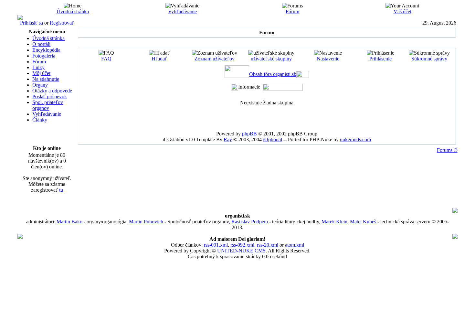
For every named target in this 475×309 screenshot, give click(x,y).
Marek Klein (334, 221)
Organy (40, 85)
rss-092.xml (242, 245)
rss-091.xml (216, 245)
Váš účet (402, 11)
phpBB (249, 133)
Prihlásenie (380, 58)
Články (39, 120)
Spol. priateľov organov (47, 105)
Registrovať (62, 23)
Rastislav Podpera (249, 221)
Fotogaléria (43, 56)
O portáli (41, 44)
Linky (38, 67)
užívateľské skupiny (271, 58)
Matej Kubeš (363, 221)
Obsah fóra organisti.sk (272, 74)
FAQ (106, 58)
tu (61, 190)
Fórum (292, 11)
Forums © (447, 150)
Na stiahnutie (45, 79)
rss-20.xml (267, 245)
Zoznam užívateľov (215, 58)
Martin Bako (69, 221)
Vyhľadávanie (182, 11)
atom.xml (294, 245)
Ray (228, 139)
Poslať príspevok (49, 96)
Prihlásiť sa (31, 23)
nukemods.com (355, 139)
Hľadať (159, 58)
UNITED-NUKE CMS (241, 250)
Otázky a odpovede (52, 90)
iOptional (272, 139)
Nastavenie (328, 58)
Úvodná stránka (73, 11)
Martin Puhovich (146, 221)
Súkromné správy (429, 58)
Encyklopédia (46, 50)
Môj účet (41, 73)
